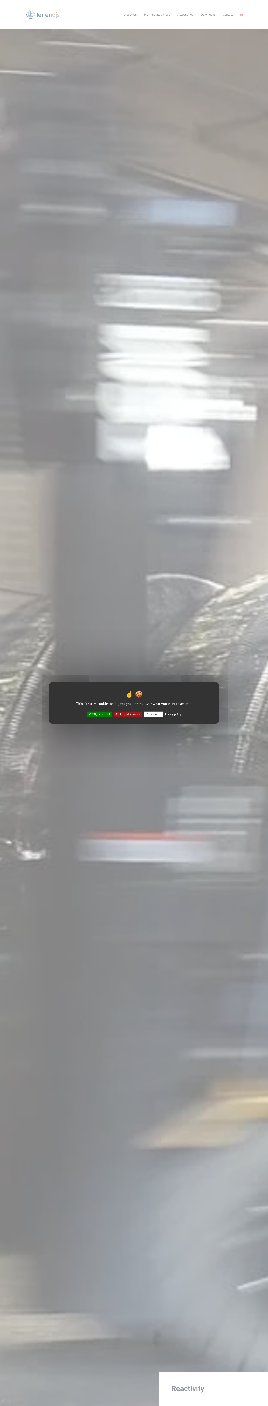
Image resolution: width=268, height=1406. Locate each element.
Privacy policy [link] (173, 714)
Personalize (153, 714)
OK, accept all (100, 714)
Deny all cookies (129, 714)
